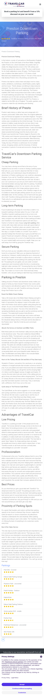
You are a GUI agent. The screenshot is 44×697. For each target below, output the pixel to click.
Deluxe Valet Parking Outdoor (13, 604)
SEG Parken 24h (9, 632)
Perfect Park (8, 618)
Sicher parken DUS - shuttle (12, 611)
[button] (3, 639)
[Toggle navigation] (40, 4)
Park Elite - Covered (10, 570)
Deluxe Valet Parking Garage (13, 577)
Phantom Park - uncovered (12, 584)
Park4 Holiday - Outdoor (12, 590)
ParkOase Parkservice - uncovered (15, 625)
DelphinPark (7, 597)
